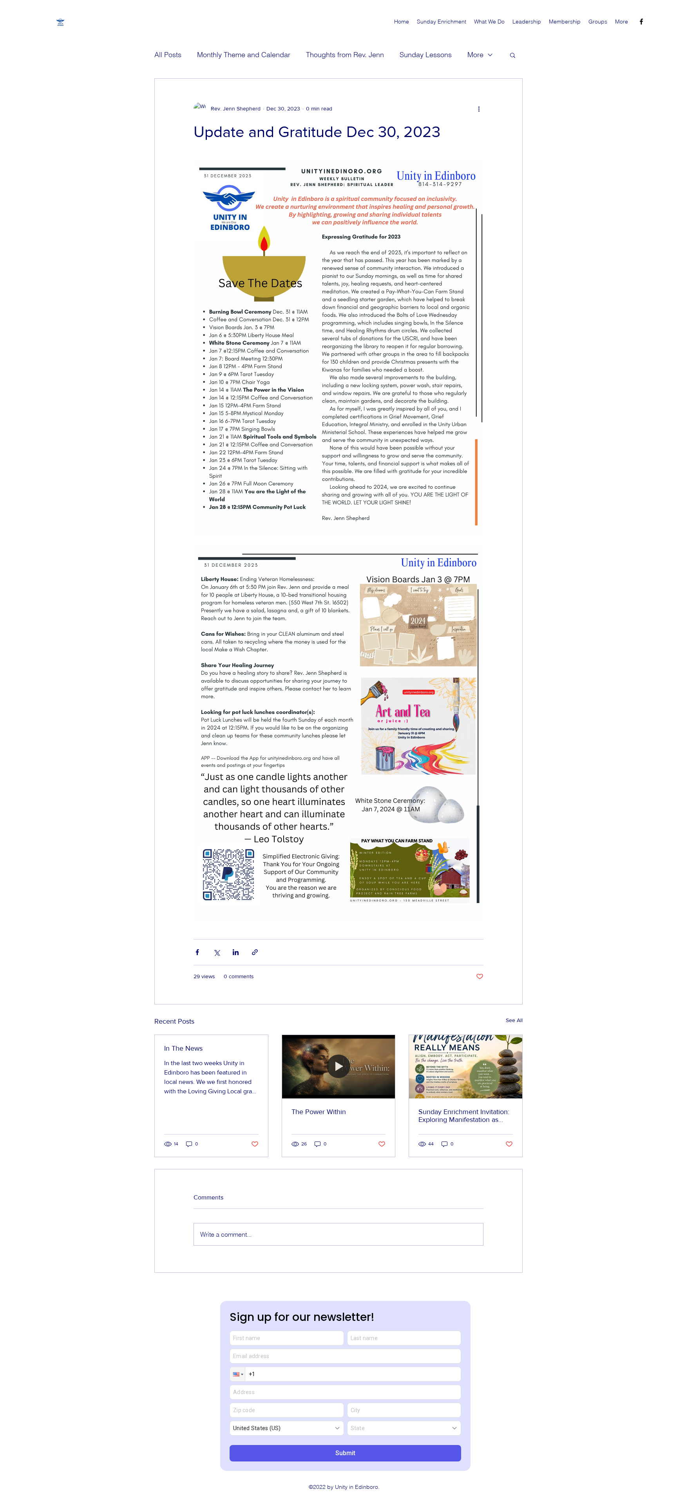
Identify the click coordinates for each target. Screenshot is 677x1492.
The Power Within (318, 1112)
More (475, 54)
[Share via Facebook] (197, 952)
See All (514, 1020)
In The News (183, 1048)
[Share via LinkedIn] (235, 952)
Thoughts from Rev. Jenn (345, 54)
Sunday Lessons (426, 54)
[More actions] (478, 108)
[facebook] (641, 21)
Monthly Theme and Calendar (243, 54)
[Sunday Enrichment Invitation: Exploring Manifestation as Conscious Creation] (465, 1066)
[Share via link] (255, 952)
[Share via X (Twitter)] (216, 952)
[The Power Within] (338, 1066)
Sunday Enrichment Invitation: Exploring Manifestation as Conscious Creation (463, 1116)
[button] (512, 55)
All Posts (167, 54)
